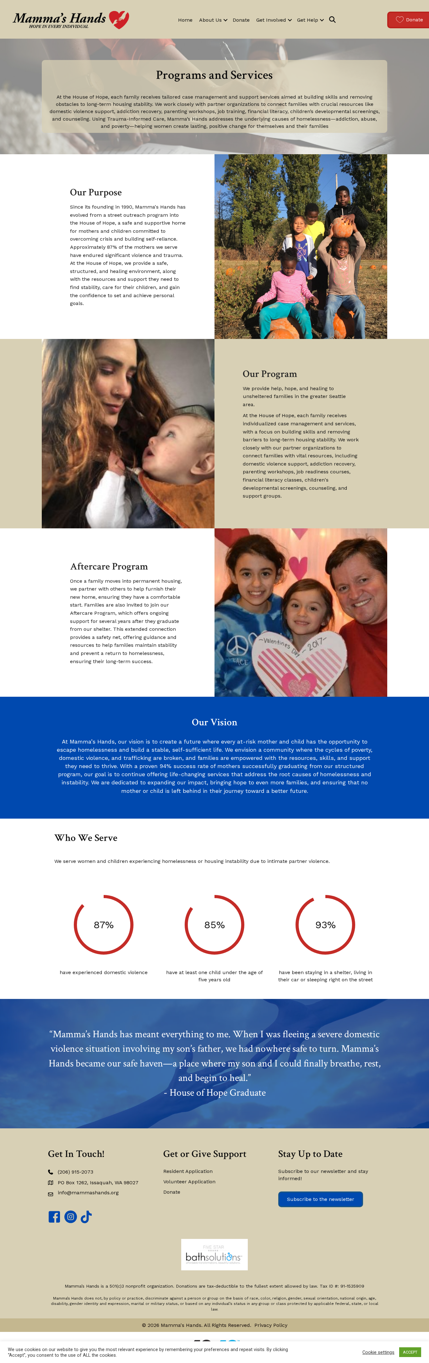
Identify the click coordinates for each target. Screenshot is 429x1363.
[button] (225, 20)
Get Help (307, 20)
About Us (210, 20)
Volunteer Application (189, 1182)
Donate (241, 20)
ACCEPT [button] (410, 1352)
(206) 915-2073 (75, 1172)
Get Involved (271, 20)
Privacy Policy (270, 1325)
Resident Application (188, 1171)
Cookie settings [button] (378, 1352)
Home (185, 20)
